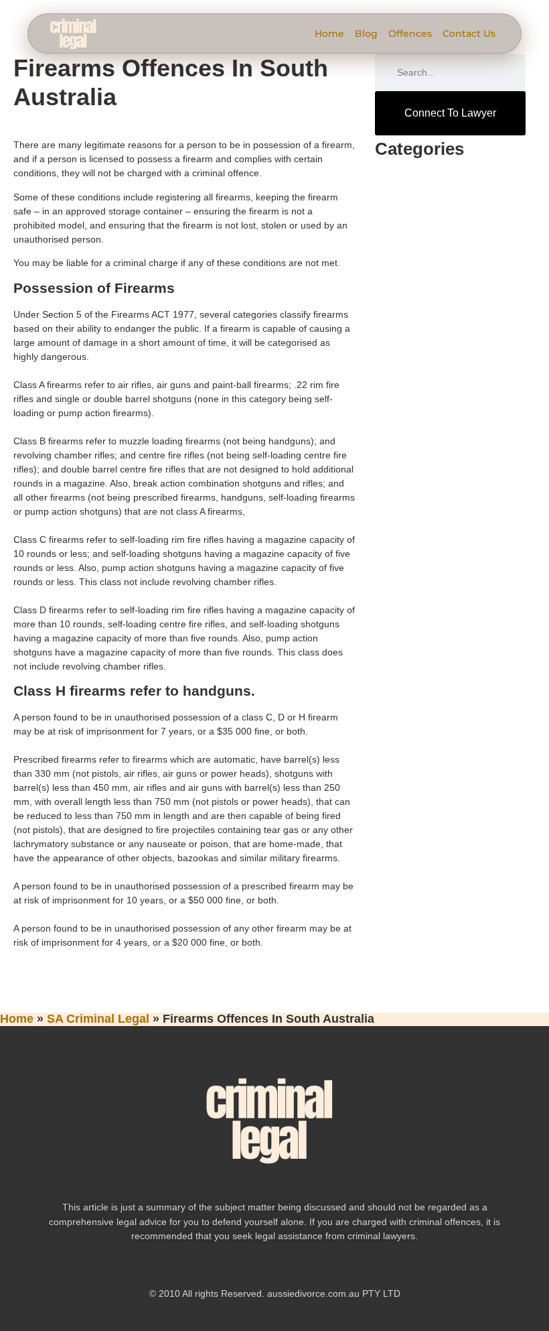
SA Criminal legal (98, 1018)
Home (329, 33)
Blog (366, 33)
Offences (410, 33)
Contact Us (469, 33)
